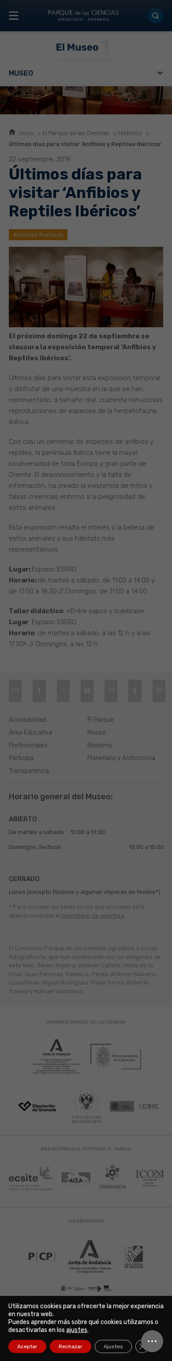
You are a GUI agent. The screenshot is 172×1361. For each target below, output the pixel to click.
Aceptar (27, 1346)
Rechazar (70, 1346)
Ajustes (113, 1346)
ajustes (76, 1330)
